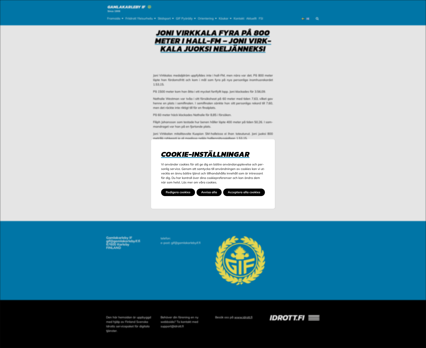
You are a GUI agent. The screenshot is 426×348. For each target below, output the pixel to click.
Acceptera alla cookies (244, 192)
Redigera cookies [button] (178, 192)
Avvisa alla (209, 192)
